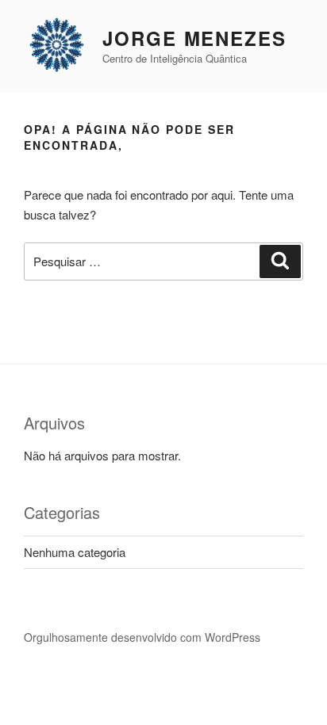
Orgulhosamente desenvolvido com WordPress (142, 637)
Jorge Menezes (194, 38)
